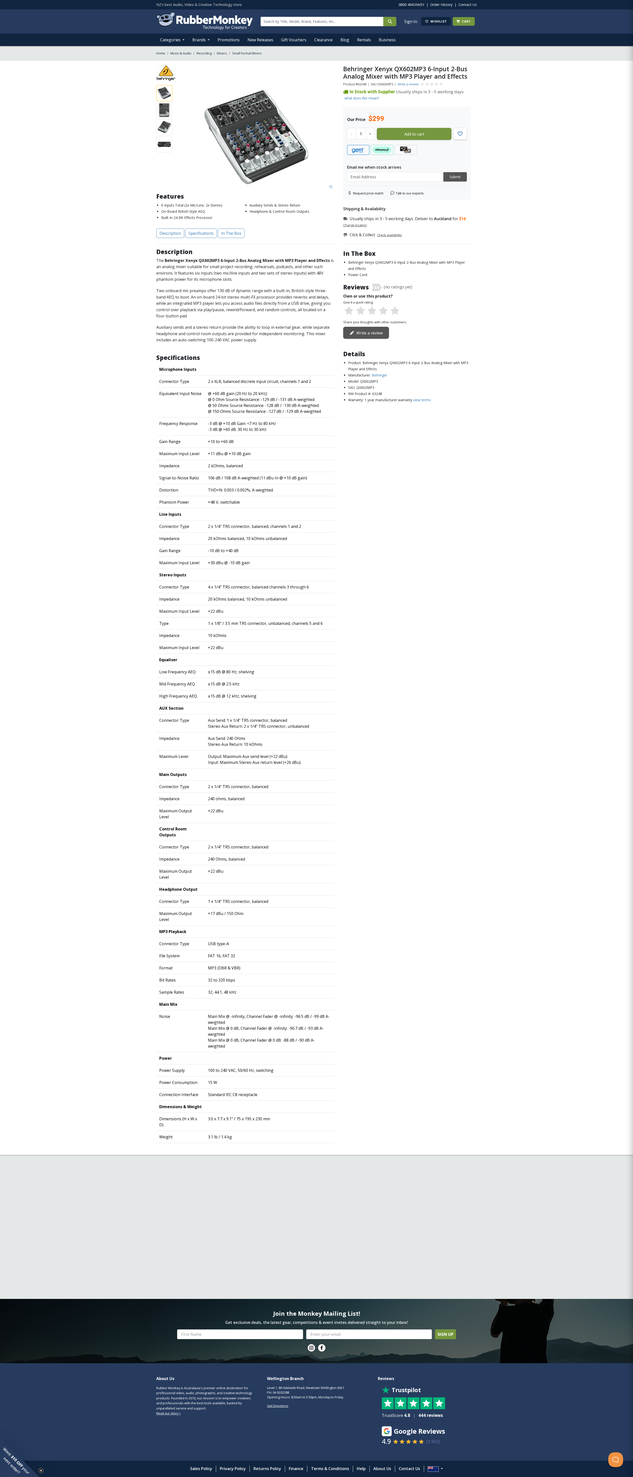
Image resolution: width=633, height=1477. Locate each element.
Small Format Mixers (247, 53)
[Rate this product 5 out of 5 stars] (395, 311)
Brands (199, 40)
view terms (422, 400)
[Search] (389, 21)
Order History (441, 4)
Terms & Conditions (330, 1468)
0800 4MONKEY (411, 4)
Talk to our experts (410, 193)
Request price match (368, 193)
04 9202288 (281, 1392)
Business (387, 40)
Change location (355, 225)
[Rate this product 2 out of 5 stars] (360, 311)
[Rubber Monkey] (204, 28)
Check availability (389, 235)
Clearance (323, 40)
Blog (344, 40)
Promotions (229, 40)
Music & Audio (180, 53)
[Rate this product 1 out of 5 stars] (349, 311)
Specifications (201, 233)
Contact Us (467, 4)
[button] (20, 1457)
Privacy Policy (233, 1468)
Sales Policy (201, 1468)
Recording (204, 53)
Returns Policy (267, 1468)
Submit (455, 176)
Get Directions (277, 1406)
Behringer (379, 375)
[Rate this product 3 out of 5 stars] (372, 311)
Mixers (222, 53)
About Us (382, 1468)
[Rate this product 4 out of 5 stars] (383, 311)
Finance (296, 1468)
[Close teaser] (41, 1470)
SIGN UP (445, 1334)
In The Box (231, 233)
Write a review (408, 84)
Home (160, 53)
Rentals (364, 40)
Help (361, 1468)
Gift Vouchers (293, 40)
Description (170, 233)
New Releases (260, 40)
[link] (311, 1348)
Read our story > (168, 1413)
